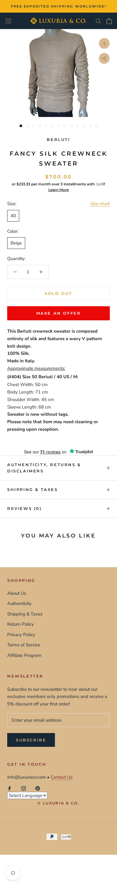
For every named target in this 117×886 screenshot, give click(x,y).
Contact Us (62, 777)
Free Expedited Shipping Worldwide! (58, 6)
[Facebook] (9, 788)
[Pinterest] (37, 788)
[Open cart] (109, 21)
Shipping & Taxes (32, 489)
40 (13, 216)
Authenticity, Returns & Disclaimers (44, 467)
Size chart (100, 204)
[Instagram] (23, 788)
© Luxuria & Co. (59, 803)
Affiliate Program (24, 655)
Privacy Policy (21, 635)
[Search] (98, 20)
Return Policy (20, 624)
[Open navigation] (8, 21)
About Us (16, 593)
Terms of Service (23, 645)
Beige (16, 243)
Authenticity (19, 603)
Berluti (58, 139)
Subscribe (31, 740)
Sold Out (58, 293)
